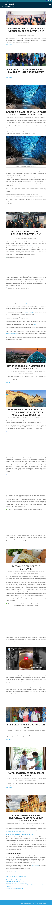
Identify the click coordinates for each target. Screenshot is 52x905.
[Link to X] (37, 902)
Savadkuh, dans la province (12, 333)
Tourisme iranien (25, 33)
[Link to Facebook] (39, 902)
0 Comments (18, 33)
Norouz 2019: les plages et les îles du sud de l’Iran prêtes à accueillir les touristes (26, 412)
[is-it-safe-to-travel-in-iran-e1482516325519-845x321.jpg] (26, 714)
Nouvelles (20, 35)
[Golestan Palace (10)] (26, 803)
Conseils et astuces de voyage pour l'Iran (36, 33)
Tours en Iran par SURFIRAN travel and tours (16, 876)
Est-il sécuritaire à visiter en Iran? (13, 878)
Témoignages (7, 1)
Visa (12, 1)
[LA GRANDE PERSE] (26, 59)
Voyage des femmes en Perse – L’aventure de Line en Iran (18, 879)
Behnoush (32, 35)
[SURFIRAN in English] (47, 0)
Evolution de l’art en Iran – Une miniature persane (16, 883)
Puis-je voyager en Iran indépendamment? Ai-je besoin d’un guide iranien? (26, 818)
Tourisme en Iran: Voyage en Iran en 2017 (15, 881)
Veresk (34, 324)
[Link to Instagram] (41, 902)
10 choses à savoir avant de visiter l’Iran (14, 888)
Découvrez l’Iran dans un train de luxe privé (30, 303)
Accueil (2, 1)
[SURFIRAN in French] (48, 0)
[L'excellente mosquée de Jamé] (26, 355)
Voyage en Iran (25, 35)
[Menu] (49, 5)
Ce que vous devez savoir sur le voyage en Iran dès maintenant (19, 834)
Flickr (15, 871)
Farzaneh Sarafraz (32, 238)
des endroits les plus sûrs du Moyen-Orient (15, 831)
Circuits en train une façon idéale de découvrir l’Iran (26, 272)
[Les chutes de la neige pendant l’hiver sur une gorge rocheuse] (26, 97)
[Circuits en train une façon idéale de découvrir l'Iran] (26, 220)
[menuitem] (49, 5)
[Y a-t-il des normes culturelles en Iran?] (26, 758)
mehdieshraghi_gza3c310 (40, 417)
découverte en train (33, 245)
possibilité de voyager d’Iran (28, 312)
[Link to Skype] (45, 902)
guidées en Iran (35, 865)
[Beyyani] (26, 556)
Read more (8, 44)
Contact (15, 1)
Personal (32, 74)
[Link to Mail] (43, 902)
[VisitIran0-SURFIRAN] (26, 18)
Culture (28, 74)
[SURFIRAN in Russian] (50, 0)
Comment (24, 571)
